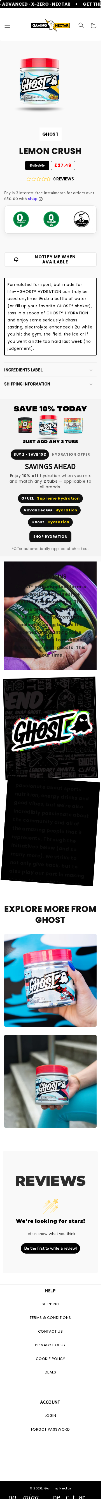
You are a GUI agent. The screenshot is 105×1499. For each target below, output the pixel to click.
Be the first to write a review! (50, 1248)
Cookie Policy (50, 1358)
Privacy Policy (50, 1345)
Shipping (50, 1304)
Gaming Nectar (57, 1488)
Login (50, 1415)
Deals (50, 1372)
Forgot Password (50, 1429)
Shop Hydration (50, 536)
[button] (7, 25)
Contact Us (50, 1331)
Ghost (50, 134)
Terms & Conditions (50, 1317)
